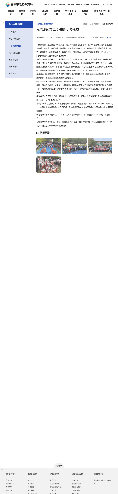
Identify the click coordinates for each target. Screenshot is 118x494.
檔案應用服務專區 (56, 487)
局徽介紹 (9, 490)
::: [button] (2, 469)
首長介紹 (9, 480)
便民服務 (33, 12)
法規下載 (53, 490)
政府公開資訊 (14, 53)
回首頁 (46, 4)
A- (103, 4)
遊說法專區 (13, 60)
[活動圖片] (48, 146)
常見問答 (70, 4)
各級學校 (9, 487)
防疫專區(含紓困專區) (102, 12)
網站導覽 (62, 4)
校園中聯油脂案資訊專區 (102, 480)
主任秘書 (31, 487)
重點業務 (53, 480)
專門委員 (31, 490)
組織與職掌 (10, 484)
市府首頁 (54, 4)
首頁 (85, 24)
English (86, 4)
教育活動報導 (14, 39)
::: (3, 22)
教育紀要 (12, 73)
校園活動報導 (16, 46)
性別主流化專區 (70, 12)
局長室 (30, 480)
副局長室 (31, 484)
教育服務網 (95, 4)
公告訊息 (12, 32)
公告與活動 (45, 12)
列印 (110, 37)
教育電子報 (85, 12)
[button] (59, 465)
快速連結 (79, 4)
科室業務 (22, 12)
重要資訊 (57, 12)
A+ (111, 4)
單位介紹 (11, 12)
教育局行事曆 (54, 484)
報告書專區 (13, 67)
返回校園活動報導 (45, 24)
